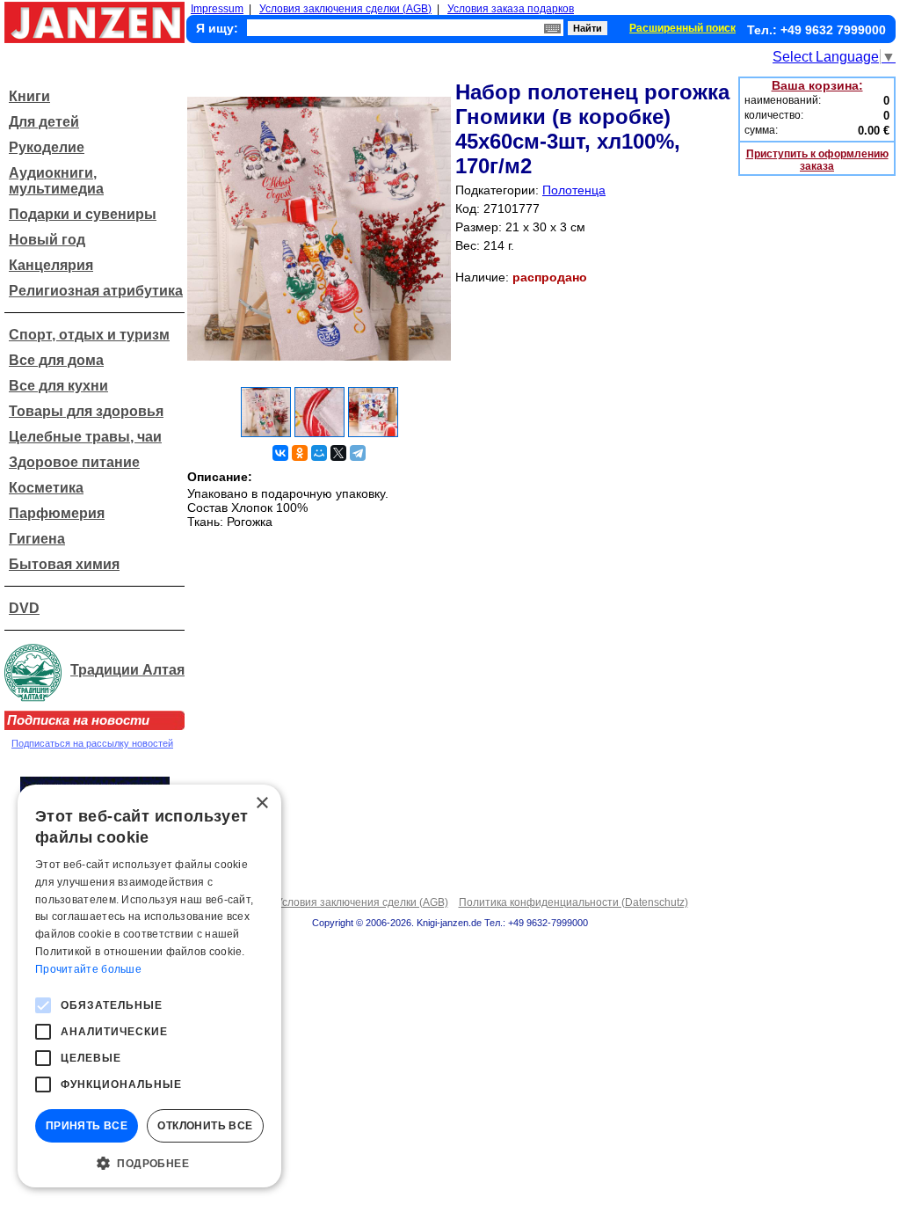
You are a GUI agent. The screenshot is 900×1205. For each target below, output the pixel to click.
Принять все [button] (86, 1126)
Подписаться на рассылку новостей (92, 743)
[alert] (149, 986)
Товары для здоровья (86, 411)
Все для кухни (58, 385)
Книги (29, 96)
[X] (338, 453)
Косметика (46, 487)
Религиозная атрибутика (96, 290)
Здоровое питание (74, 462)
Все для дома (56, 360)
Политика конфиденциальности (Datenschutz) (573, 902)
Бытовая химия (64, 564)
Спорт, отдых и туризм (89, 334)
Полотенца (574, 190)
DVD (24, 608)
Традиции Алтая (127, 669)
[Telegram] (358, 453)
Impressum (217, 9)
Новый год (47, 239)
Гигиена (37, 538)
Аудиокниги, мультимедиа (56, 180)
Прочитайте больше (88, 969)
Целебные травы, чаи (85, 436)
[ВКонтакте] (280, 453)
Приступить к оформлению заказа (817, 160)
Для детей (44, 121)
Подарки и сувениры (82, 214)
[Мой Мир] (319, 453)
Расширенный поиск (682, 28)
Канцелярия (51, 265)
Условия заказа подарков (510, 9)
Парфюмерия (57, 513)
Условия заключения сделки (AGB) (345, 9)
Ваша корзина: (817, 85)
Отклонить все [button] (204, 1126)
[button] (149, 1162)
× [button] (261, 803)
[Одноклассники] (300, 453)
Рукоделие (46, 147)
